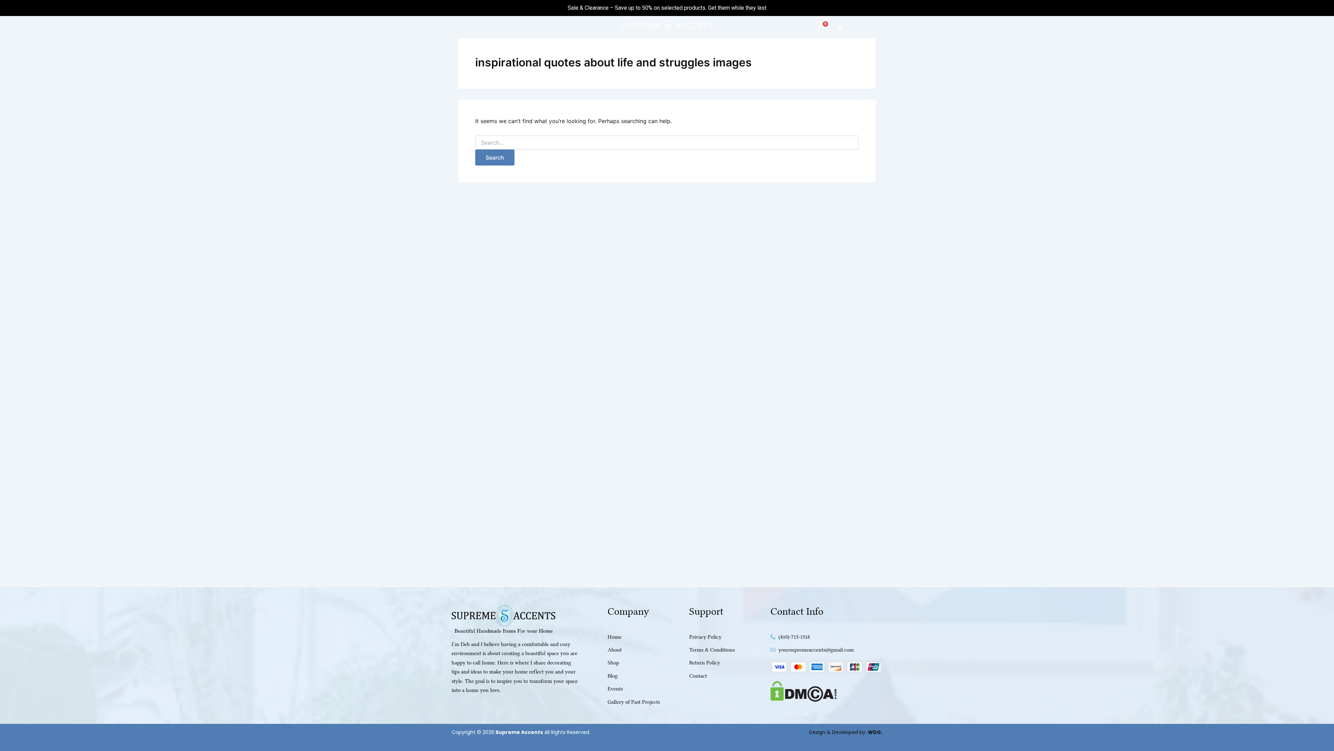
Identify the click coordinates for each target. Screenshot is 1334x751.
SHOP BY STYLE (610, 56)
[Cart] (821, 28)
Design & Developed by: (845, 732)
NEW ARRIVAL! (561, 56)
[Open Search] (840, 28)
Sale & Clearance (588, 8)
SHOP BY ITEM (668, 56)
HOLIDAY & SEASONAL (733, 56)
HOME (522, 56)
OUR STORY (796, 56)
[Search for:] (667, 143)
